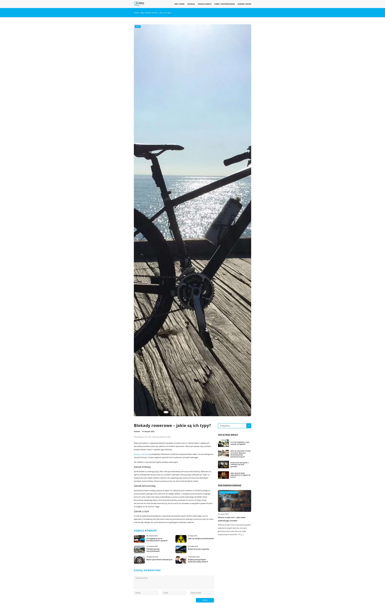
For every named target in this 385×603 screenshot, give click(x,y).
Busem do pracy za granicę (198, 549)
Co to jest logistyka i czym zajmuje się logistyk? (239, 443)
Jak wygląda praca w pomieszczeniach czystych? (157, 539)
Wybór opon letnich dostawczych (159, 560)
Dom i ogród (179, 4)
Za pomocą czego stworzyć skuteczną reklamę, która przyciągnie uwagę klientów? (232, 520)
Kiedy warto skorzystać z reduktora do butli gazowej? (239, 464)
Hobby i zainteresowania (224, 4)
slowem (137, 431)
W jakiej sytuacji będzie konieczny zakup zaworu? (198, 561)
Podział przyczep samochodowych (153, 550)
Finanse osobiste (204, 4)
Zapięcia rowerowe (141, 454)
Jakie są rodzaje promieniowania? (201, 538)
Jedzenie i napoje (244, 4)
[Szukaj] (248, 425)
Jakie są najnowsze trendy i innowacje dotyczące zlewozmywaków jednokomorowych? (240, 454)
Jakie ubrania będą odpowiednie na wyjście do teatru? (240, 475)
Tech (138, 26)
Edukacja (191, 4)
